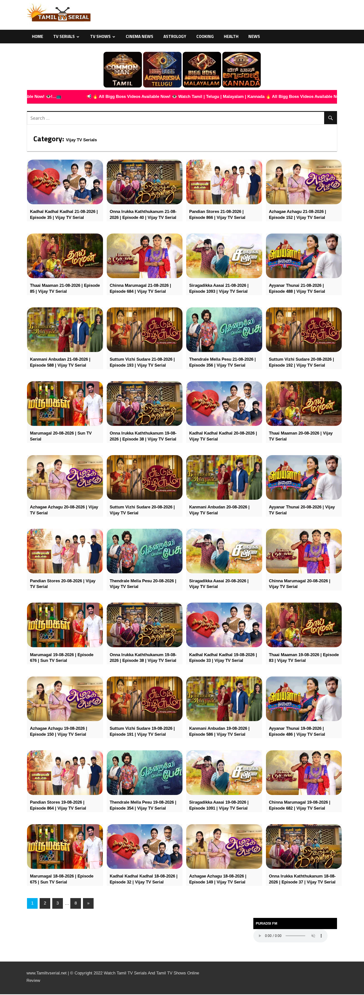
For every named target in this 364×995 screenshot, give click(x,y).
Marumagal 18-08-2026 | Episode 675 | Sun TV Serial (61, 879)
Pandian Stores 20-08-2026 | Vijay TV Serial (62, 584)
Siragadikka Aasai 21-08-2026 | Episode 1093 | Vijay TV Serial (219, 288)
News (254, 36)
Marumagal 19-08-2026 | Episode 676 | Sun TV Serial (61, 657)
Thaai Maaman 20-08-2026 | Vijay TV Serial (301, 436)
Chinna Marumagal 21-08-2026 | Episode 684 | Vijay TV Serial (140, 288)
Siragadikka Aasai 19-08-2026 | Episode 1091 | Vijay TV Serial (219, 805)
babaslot (0, 994)
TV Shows (100, 36)
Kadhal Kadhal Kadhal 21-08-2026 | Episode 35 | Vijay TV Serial (64, 214)
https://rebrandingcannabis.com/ (2, 994)
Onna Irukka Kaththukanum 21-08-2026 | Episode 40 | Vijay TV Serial (143, 214)
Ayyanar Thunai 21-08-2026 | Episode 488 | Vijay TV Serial (297, 288)
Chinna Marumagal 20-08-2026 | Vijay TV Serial (299, 584)
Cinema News (139, 36)
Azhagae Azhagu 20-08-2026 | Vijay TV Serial (64, 510)
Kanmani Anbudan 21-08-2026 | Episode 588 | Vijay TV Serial (60, 362)
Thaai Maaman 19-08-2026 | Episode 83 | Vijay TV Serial (304, 657)
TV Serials (64, 36)
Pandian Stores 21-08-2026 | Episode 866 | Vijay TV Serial (217, 214)
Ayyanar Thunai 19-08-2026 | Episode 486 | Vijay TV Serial (297, 731)
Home (37, 36)
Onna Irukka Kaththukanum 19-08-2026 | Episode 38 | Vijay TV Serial (143, 436)
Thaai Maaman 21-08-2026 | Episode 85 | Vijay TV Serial (65, 288)
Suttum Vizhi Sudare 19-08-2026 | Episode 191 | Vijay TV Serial (142, 731)
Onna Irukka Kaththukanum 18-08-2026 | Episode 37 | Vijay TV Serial (302, 879)
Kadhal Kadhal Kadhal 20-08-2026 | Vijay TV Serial (223, 436)
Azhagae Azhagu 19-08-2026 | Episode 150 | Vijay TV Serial (58, 731)
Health (231, 36)
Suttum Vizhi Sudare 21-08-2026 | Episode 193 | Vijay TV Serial (142, 362)
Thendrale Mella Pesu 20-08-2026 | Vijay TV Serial (143, 584)
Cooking (205, 36)
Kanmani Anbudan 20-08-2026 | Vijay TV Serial (219, 510)
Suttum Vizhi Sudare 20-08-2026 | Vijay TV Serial (142, 510)
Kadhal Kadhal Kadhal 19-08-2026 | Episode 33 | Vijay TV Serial (223, 657)
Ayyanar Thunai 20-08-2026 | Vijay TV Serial (302, 510)
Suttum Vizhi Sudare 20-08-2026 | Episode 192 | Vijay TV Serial (301, 362)
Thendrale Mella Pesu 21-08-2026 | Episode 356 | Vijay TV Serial (222, 362)
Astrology (174, 36)
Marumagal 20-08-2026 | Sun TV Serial (61, 436)
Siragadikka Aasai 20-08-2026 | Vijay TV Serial (219, 584)
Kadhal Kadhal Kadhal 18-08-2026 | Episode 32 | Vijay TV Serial (144, 879)
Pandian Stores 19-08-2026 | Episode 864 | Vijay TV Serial (58, 805)
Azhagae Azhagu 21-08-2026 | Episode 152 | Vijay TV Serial (297, 214)
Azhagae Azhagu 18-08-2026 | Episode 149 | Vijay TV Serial (217, 879)
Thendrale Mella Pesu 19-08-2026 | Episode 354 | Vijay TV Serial (143, 805)
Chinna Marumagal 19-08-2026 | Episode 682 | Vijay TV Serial (299, 805)
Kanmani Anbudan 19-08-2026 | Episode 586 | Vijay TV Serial (219, 731)
